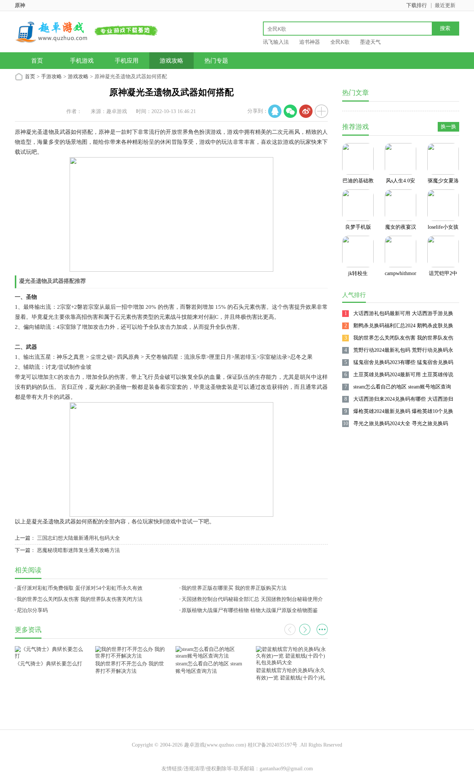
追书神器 (309, 42)
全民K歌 (340, 42)
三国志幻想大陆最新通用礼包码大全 (78, 538)
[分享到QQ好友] (274, 111)
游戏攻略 (171, 60)
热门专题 (216, 60)
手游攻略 (51, 76)
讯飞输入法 (276, 42)
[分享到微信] (290, 111)
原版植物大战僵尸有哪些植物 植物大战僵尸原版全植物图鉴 (249, 610)
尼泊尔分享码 (32, 610)
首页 (37, 60)
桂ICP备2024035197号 (272, 745)
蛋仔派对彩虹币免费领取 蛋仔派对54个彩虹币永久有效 (80, 588)
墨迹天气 (370, 42)
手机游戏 (82, 60)
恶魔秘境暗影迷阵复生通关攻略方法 (78, 550)
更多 (322, 629)
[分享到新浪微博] (306, 111)
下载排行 (416, 5)
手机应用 (126, 60)
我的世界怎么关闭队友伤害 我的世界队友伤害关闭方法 (80, 599)
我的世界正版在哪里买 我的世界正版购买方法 (234, 588)
